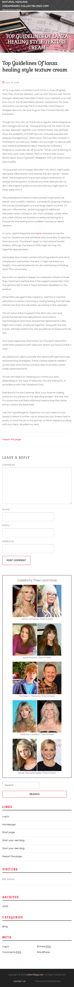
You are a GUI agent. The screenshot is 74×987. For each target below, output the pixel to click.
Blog (5, 926)
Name (7, 509)
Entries (44, 946)
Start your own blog (13, 840)
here (38, 233)
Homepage (9, 824)
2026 (5, 906)
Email (7, 525)
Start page (8, 832)
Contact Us (19, 981)
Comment (8, 465)
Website (8, 541)
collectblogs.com (35, 974)
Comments (11, 952)
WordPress (43, 952)
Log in (5, 816)
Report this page (11, 439)
